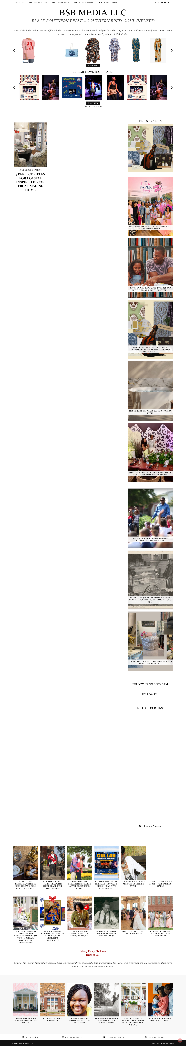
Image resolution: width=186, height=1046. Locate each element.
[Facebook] (165, 2)
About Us (19, 2)
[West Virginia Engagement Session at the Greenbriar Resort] (79, 863)
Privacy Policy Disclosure (93, 951)
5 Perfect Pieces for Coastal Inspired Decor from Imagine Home (30, 182)
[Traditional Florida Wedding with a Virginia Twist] (106, 999)
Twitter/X (32, 1037)
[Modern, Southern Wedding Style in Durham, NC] (160, 913)
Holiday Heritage (38, 2)
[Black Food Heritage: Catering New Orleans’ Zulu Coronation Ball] (25, 863)
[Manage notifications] (180, 1040)
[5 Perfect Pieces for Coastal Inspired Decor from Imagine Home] (30, 144)
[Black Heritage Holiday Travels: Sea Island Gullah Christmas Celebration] (52, 913)
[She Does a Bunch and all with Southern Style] (133, 863)
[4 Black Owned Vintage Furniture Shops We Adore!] (79, 913)
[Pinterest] (162, 2)
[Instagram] (158, 2)
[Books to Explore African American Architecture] (106, 913)
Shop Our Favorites (107, 2)
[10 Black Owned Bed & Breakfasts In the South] (25, 999)
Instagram (73, 1037)
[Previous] (14, 50)
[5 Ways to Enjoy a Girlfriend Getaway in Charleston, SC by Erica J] (133, 999)
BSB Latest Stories (83, 2)
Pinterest (156, 1037)
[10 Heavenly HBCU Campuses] (52, 999)
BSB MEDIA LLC (93, 12)
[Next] (172, 50)
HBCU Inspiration (60, 2)
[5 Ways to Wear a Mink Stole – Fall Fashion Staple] (160, 863)
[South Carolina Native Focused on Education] (79, 999)
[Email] (168, 2)
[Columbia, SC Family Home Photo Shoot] (160, 999)
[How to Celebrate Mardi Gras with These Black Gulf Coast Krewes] (52, 863)
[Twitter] (155, 2)
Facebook (114, 1037)
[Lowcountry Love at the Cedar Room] (133, 913)
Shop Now (93, 66)
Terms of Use (93, 954)
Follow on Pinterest (151, 826)
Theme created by (162, 1043)
